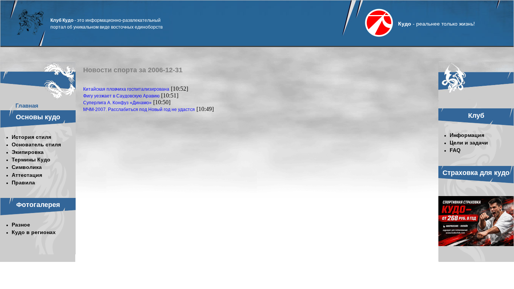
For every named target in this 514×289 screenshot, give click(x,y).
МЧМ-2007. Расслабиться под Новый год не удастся (139, 109)
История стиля (31, 137)
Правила (23, 182)
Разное (21, 225)
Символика (27, 167)
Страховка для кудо (476, 172)
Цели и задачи (469, 143)
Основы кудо (38, 117)
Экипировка (28, 152)
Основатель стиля (36, 144)
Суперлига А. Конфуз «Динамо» (117, 102)
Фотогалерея (38, 204)
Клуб (476, 115)
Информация (467, 135)
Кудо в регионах (34, 232)
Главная (26, 105)
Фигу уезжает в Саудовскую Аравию (121, 96)
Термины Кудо (31, 160)
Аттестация (27, 175)
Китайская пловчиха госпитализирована (126, 89)
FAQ (455, 150)
